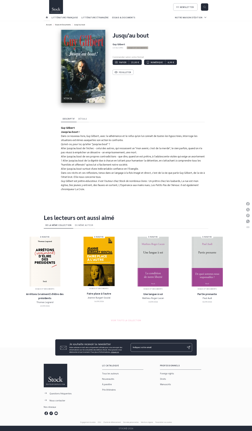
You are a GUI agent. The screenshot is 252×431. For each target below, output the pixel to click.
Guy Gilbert (119, 44)
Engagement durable (88, 422)
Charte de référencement (112, 422)
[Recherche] (204, 7)
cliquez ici (115, 352)
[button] (185, 7)
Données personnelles (131, 422)
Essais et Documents (63, 24)
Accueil (49, 24)
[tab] (47, 17)
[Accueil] (56, 7)
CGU (99, 422)
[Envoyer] (188, 347)
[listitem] (46, 413)
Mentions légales (147, 422)
